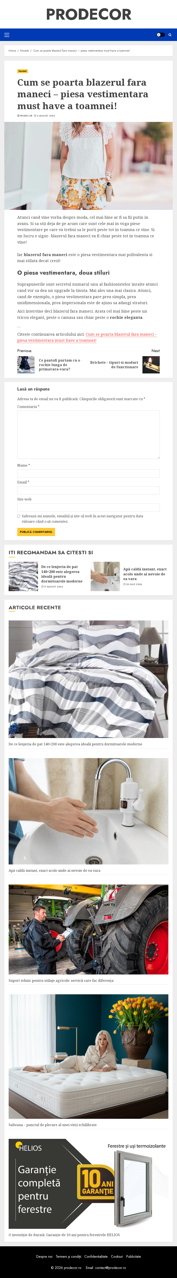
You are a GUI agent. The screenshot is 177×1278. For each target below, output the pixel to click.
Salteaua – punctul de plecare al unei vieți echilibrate (53, 1124)
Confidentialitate (96, 1256)
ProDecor (88, 14)
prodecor (26, 115)
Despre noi (44, 1256)
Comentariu (28, 406)
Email (23, 482)
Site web (24, 499)
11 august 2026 (53, 586)
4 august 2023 (46, 115)
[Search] (170, 35)
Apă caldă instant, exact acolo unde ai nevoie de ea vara (145, 574)
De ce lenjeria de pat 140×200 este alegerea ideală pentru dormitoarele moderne (61, 574)
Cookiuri (117, 1256)
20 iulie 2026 (134, 584)
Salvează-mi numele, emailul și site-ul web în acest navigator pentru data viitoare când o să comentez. (82, 519)
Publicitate (133, 1256)
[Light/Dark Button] (160, 35)
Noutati (23, 71)
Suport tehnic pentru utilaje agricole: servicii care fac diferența (61, 980)
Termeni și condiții (68, 1256)
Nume (23, 465)
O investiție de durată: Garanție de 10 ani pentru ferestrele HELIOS (64, 1234)
